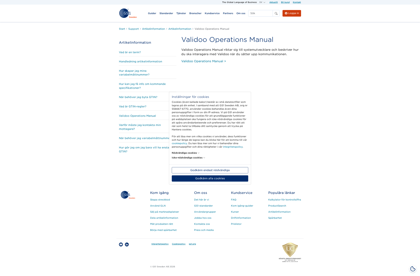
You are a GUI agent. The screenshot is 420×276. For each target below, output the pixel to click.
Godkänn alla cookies (210, 178)
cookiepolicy (179, 143)
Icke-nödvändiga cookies (187, 157)
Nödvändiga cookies (184, 153)
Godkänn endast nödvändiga (210, 170)
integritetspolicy (233, 146)
